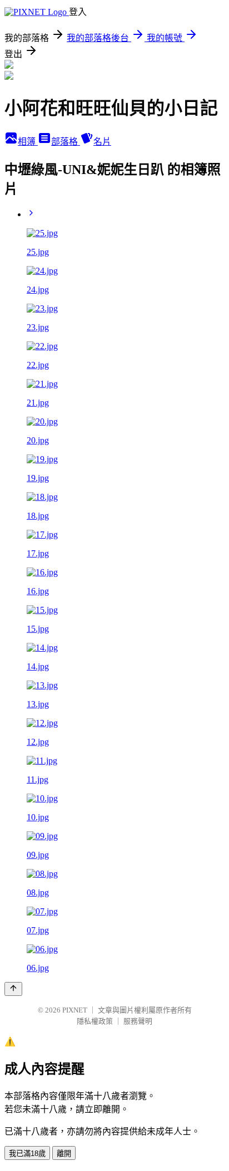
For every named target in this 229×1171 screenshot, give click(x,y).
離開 (64, 1153)
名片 (102, 141)
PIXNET (74, 1010)
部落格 (65, 141)
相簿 (28, 141)
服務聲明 (137, 1021)
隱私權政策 (95, 1021)
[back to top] (13, 989)
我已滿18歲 (27, 1153)
